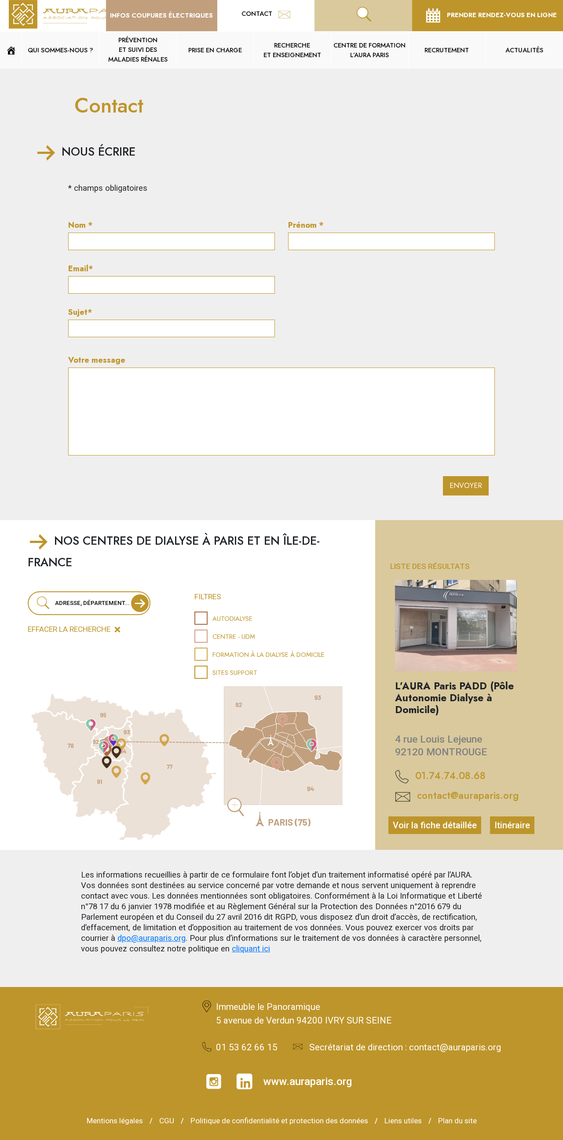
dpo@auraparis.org (151, 938)
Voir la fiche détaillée (435, 825)
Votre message (96, 360)
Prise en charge (215, 50)
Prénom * (306, 225)
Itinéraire (512, 825)
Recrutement (446, 50)
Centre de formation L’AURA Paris (369, 49)
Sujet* (80, 312)
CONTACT (257, 13)
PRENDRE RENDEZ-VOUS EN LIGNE (501, 14)
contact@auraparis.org (468, 795)
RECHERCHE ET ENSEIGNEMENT (292, 49)
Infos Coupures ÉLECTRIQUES (161, 15)
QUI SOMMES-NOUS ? (60, 50)
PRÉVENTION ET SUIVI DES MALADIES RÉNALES (138, 49)
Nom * (80, 225)
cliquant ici (251, 949)
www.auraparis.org (307, 1081)
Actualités (524, 50)
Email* (80, 268)
